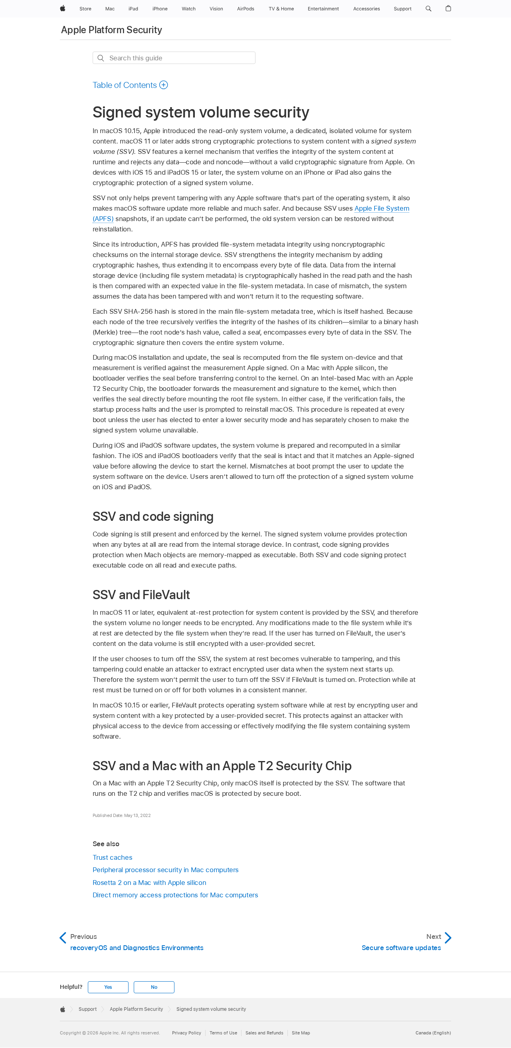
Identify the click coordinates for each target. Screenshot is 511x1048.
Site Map (301, 1033)
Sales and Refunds (264, 1033)
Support (88, 1009)
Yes (108, 987)
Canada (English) (433, 1033)
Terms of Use (223, 1033)
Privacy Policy (186, 1033)
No (154, 987)
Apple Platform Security (111, 30)
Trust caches (113, 857)
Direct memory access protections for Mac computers (175, 895)
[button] (428, 9)
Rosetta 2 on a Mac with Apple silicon (149, 883)
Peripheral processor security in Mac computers (166, 870)
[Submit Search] (101, 58)
